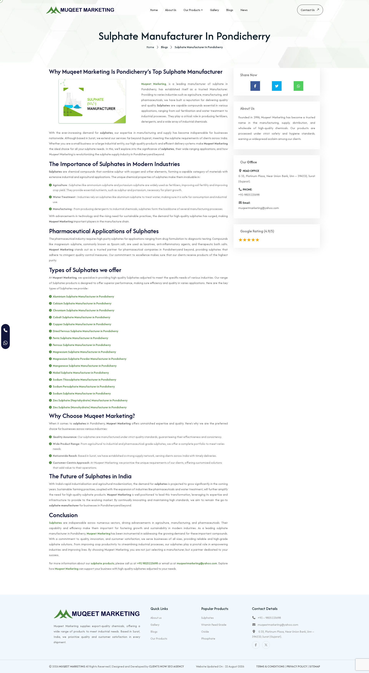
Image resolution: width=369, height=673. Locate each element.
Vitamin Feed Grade (213, 625)
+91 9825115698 (147, 563)
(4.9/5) (269, 231)
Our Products (192, 10)
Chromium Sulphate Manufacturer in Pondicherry (83, 310)
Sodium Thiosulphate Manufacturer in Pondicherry (84, 379)
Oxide (205, 632)
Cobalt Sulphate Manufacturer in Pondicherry (81, 317)
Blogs (229, 10)
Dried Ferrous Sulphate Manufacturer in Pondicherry (85, 331)
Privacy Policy (297, 666)
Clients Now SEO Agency (166, 666)
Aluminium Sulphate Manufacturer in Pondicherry (83, 296)
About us (170, 10)
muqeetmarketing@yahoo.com (197, 563)
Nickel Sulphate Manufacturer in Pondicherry (81, 373)
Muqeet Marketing (153, 84)
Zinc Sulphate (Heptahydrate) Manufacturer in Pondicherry (90, 400)
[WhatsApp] (5, 342)
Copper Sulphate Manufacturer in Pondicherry (82, 324)
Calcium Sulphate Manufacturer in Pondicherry (82, 303)
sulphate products (102, 563)
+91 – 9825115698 (269, 618)
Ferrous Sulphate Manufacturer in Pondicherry (82, 345)
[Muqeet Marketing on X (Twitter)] (266, 645)
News (244, 10)
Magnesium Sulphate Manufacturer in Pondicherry (84, 352)
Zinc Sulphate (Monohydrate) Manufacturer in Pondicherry (90, 407)
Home (154, 10)
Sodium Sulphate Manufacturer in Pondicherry (82, 393)
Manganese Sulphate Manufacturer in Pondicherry (85, 366)
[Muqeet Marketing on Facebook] (256, 645)
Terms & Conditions (270, 666)
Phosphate (208, 638)
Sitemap (314, 666)
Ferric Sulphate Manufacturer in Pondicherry (80, 338)
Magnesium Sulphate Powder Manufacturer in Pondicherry (89, 359)
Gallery (214, 10)
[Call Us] (5, 330)
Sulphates (55, 523)
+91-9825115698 (248, 195)
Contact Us (308, 10)
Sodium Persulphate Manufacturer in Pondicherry (84, 386)
